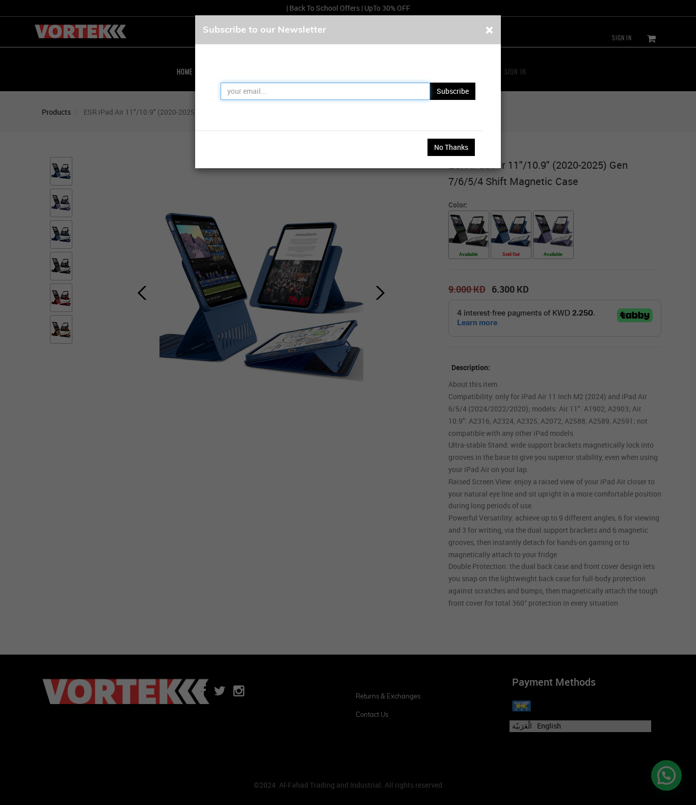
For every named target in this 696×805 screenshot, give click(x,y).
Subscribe (453, 91)
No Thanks (451, 147)
